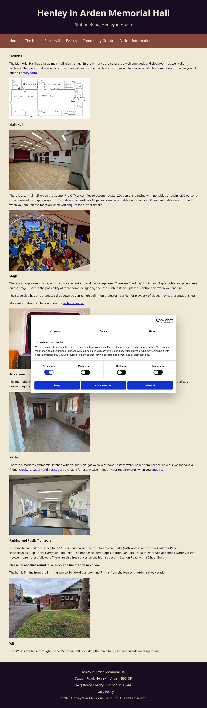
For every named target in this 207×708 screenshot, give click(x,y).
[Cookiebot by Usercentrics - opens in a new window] (158, 320)
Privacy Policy (103, 691)
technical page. (73, 303)
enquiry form (28, 73)
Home (14, 40)
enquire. (157, 470)
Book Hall (52, 40)
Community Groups (98, 40)
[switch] (85, 372)
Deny (57, 385)
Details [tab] (104, 331)
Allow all (150, 385)
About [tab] (152, 331)
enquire (72, 205)
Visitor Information (135, 40)
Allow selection (103, 385)
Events (71, 40)
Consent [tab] (55, 331)
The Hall (31, 40)
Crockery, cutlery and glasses (39, 470)
